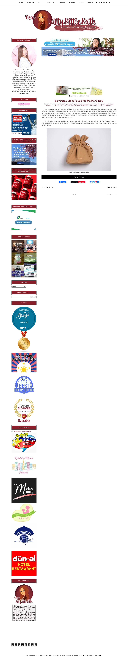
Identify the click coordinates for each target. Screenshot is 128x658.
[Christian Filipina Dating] (79, 42)
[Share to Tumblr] (49, 187)
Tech (80, 2)
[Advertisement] (79, 70)
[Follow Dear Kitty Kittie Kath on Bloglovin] (24, 104)
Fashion (61, 2)
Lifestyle (30, 2)
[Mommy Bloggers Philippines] (24, 513)
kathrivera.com (18, 70)
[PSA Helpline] (79, 90)
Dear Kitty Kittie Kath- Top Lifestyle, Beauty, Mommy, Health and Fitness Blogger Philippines (66, 655)
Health (71, 2)
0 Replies (112, 187)
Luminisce (79, 104)
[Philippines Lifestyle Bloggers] (24, 342)
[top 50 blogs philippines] (24, 362)
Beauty (50, 2)
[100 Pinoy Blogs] (24, 442)
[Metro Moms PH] (24, 490)
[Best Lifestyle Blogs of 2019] (24, 384)
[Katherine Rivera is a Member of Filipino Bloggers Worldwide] (24, 535)
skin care (108, 105)
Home (21, 2)
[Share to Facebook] (44, 187)
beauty (63, 104)
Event (90, 2)
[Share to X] (42, 187)
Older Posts (111, 195)
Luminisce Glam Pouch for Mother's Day (79, 100)
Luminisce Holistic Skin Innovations (66, 105)
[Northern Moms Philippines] (24, 465)
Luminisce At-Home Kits (92, 104)
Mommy (41, 2)
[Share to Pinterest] (47, 187)
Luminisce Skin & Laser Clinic (92, 105)
